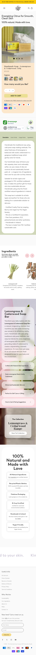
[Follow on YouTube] (15, 640)
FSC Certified (25, 225)
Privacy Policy (5, 586)
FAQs (3, 606)
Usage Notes (22, 137)
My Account (5, 575)
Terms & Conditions (7, 589)
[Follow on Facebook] (2, 640)
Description (6, 137)
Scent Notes (14, 137)
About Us (4, 604)
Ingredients (30, 137)
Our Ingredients (12, 477)
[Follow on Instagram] (11, 640)
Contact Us (5, 609)
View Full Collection (18, 433)
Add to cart (16, 96)
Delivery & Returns (6, 584)
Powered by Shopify (28, 644)
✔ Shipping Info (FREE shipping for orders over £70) (18, 100)
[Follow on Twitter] (7, 640)
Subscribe (6, 634)
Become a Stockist (7, 581)
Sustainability (5, 598)
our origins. (18, 518)
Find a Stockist (6, 578)
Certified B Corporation (20, 215)
